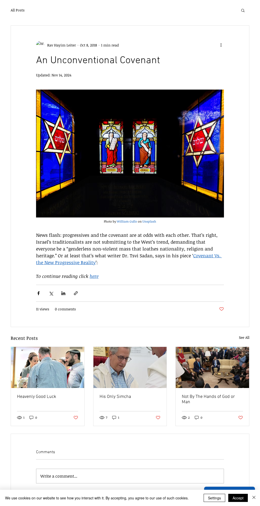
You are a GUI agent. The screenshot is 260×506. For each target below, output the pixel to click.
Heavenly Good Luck (36, 396)
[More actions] (221, 45)
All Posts (18, 10)
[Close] (254, 498)
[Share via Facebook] (38, 293)
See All (244, 337)
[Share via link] (75, 293)
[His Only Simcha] (130, 367)
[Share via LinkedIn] (63, 293)
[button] (242, 10)
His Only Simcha (115, 396)
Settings (214, 497)
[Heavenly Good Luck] (47, 367)
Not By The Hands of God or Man (208, 399)
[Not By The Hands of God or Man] (212, 367)
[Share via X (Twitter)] (50, 293)
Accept (238, 497)
